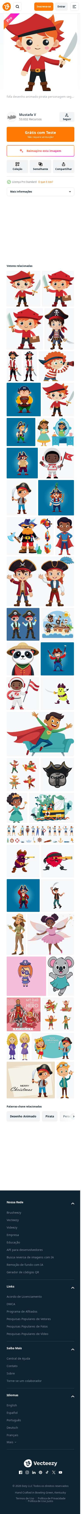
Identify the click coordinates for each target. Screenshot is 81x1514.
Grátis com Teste (40, 134)
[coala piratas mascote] (23, 1105)
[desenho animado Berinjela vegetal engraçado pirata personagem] (23, 1192)
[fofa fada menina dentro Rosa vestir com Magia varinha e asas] (30, 1342)
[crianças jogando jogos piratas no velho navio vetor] (29, 1139)
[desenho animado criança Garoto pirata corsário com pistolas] (23, 920)
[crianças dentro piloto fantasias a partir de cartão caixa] (22, 1464)
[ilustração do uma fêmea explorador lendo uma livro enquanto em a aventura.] (50, 1299)
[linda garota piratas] (26, 1384)
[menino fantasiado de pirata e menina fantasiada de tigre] (28, 1495)
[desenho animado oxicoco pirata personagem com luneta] (23, 1226)
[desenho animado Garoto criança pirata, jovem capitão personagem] (23, 1260)
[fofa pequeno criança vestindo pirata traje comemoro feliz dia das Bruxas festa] (23, 816)
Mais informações (21, 191)
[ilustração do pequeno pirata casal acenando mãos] (40, 774)
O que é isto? (45, 182)
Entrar (61, 6)
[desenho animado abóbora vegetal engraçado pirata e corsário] (23, 989)
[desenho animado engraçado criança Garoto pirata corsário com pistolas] (54, 512)
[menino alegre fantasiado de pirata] (58, 613)
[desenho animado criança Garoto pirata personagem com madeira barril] (24, 480)
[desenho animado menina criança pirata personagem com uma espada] (24, 650)
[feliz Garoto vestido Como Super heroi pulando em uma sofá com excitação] (40, 1030)
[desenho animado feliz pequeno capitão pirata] (21, 409)
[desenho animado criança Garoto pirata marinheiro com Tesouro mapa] (22, 578)
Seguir (67, 119)
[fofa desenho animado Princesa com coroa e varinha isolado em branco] (52, 1104)
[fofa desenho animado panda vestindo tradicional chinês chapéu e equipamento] (23, 885)
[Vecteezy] (6, 6)
